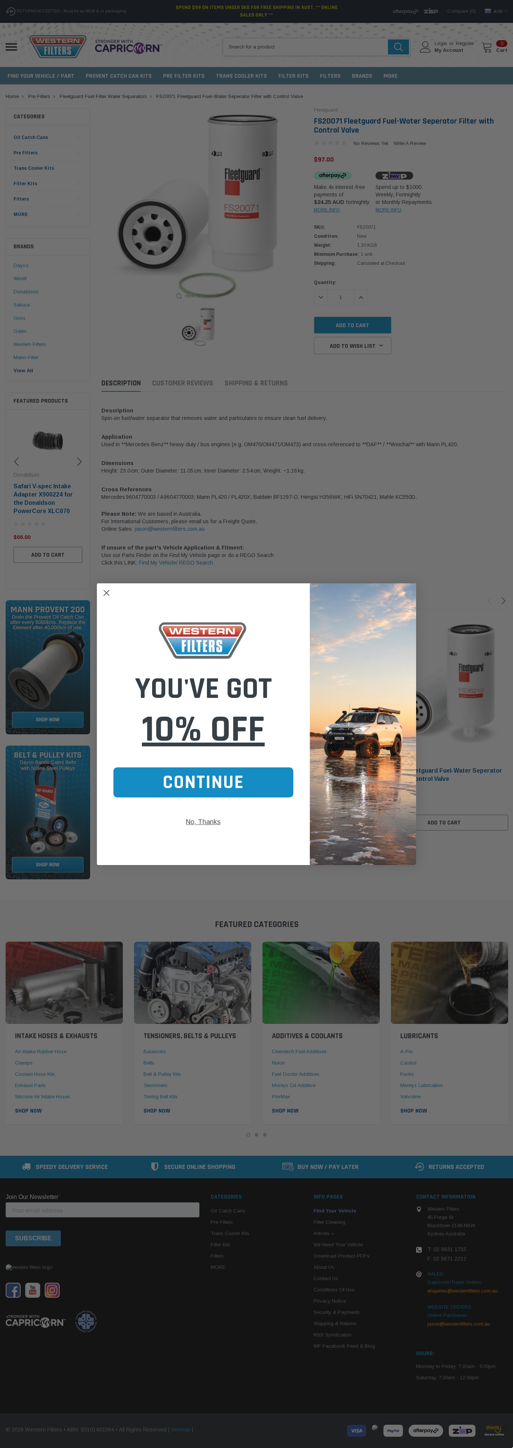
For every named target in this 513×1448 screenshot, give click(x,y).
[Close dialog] (106, 592)
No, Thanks (203, 822)
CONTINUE (203, 782)
